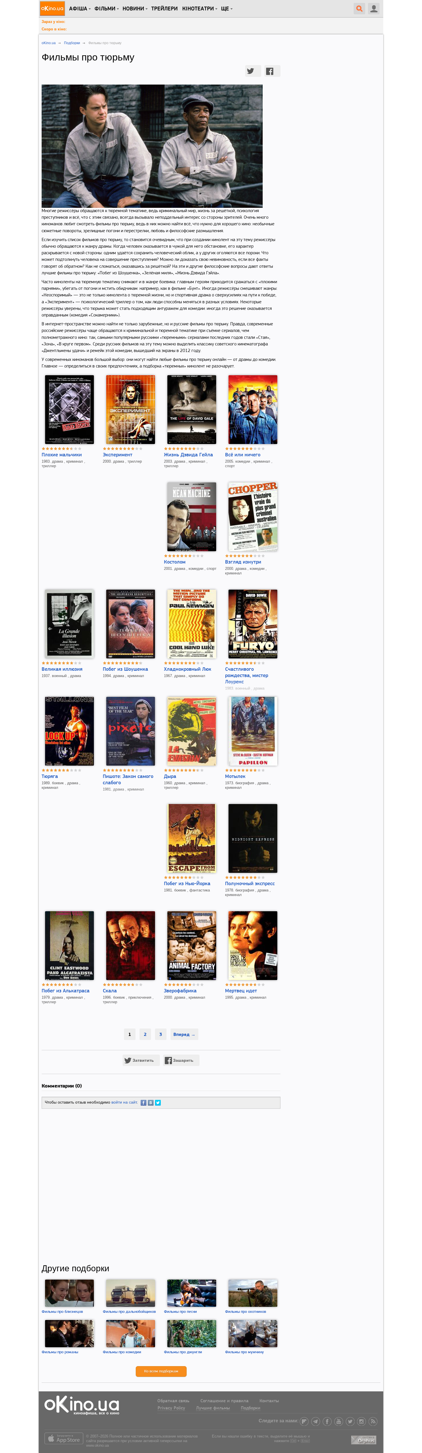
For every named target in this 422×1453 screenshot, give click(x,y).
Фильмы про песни (180, 1312)
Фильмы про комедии (122, 1352)
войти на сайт (124, 1102)
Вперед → (184, 1034)
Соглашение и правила (224, 1401)
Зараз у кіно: (53, 21)
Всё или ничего (242, 455)
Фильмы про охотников (245, 1312)
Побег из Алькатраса (66, 991)
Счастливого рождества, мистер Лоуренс (246, 676)
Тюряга (50, 776)
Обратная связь (173, 1401)
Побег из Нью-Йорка (187, 884)
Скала (110, 991)
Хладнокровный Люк (187, 669)
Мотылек (235, 776)
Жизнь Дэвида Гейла (188, 455)
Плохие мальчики (62, 455)
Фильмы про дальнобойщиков (129, 1312)
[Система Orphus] (364, 1439)
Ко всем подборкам (161, 1371)
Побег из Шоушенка (125, 669)
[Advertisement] (161, 1186)
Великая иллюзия (62, 669)
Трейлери (164, 9)
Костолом (174, 562)
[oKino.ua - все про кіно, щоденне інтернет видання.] (53, 8)
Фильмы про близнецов (62, 1312)
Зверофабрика (180, 991)
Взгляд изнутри (243, 562)
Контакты (269, 1401)
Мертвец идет (241, 991)
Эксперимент (117, 455)
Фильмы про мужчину (244, 1352)
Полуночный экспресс (250, 884)
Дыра (170, 776)
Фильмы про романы (60, 1352)
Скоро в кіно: (54, 29)
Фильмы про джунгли (183, 1352)
